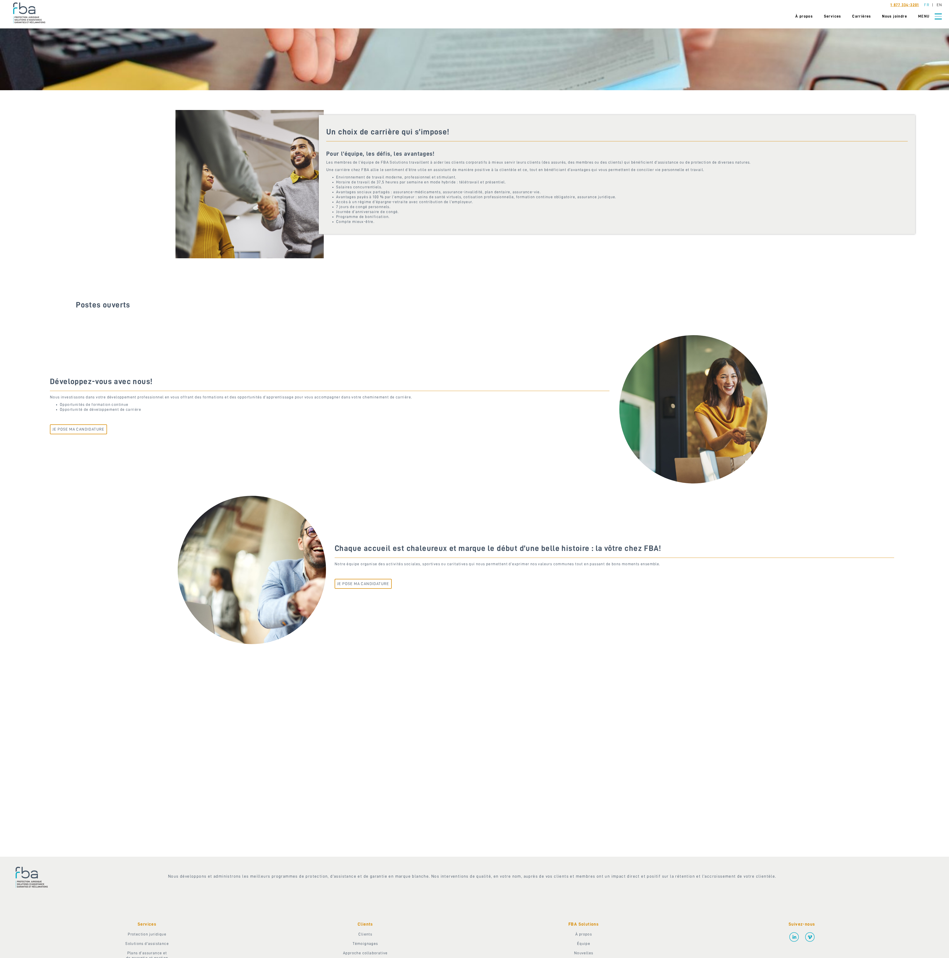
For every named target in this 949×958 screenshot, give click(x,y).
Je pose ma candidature (78, 429)
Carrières (861, 16)
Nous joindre (894, 16)
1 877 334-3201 (904, 5)
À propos (804, 16)
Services (832, 16)
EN (939, 5)
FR (926, 5)
